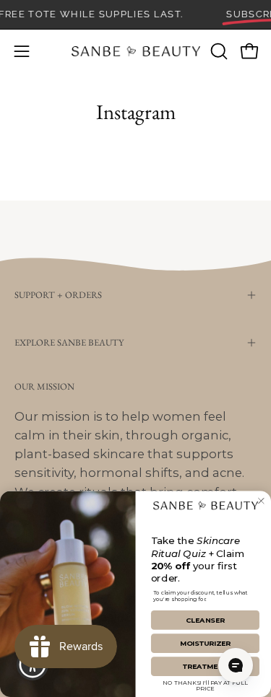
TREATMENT (205, 666)
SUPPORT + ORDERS (58, 295)
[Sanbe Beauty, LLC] (136, 51)
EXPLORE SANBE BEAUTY (69, 342)
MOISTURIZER (205, 643)
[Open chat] (235, 665)
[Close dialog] (261, 501)
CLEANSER (205, 620)
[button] (217, 51)
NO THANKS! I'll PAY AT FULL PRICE (205, 684)
